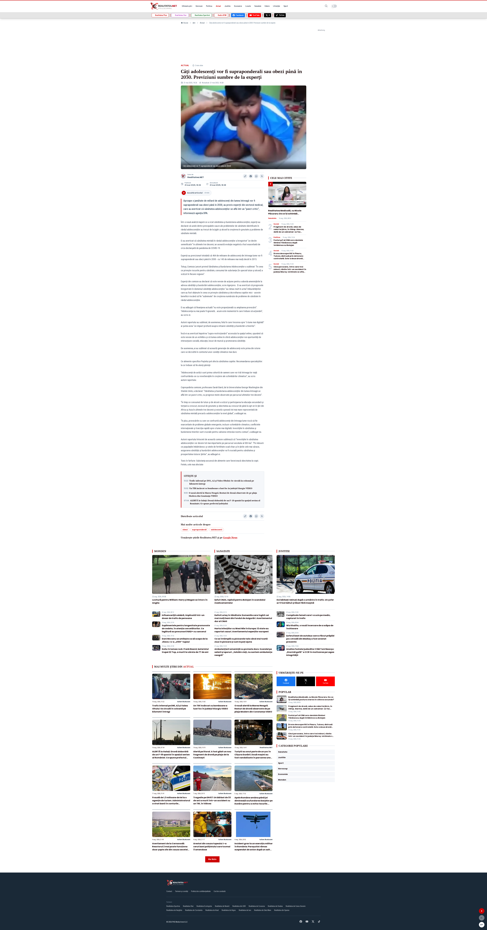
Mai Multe (212, 859)
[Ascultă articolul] (481, 911)
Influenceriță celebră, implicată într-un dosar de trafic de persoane (183, 617)
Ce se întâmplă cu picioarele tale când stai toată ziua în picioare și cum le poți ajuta (241, 640)
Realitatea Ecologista (204, 906)
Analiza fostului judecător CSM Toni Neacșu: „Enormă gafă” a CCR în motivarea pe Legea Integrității (310, 652)
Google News (230, 537)
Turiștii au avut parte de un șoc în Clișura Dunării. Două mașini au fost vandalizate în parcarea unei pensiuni (252, 756)
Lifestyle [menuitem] (276, 6)
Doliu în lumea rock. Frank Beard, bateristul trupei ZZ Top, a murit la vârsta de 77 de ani (185, 651)
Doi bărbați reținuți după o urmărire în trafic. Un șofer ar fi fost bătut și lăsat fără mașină (305, 601)
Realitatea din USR (239, 906)
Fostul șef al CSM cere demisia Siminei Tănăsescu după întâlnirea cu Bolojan (288, 242)
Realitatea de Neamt (222, 906)
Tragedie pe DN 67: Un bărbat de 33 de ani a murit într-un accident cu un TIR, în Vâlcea (212, 800)
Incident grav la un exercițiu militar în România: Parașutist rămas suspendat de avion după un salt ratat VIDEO (253, 848)
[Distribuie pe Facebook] (250, 176)
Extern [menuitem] (267, 6)
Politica (277, 237)
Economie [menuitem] (238, 6)
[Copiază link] (245, 176)
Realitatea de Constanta (193, 910)
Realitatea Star (188, 906)
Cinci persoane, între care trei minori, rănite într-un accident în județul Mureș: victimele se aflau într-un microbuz (290, 271)
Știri (194, 23)
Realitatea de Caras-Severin (296, 906)
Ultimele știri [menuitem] (187, 6)
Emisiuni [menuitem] (199, 6)
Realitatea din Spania (281, 910)
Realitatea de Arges (229, 910)
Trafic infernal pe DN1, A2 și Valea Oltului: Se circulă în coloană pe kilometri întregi (221, 482)
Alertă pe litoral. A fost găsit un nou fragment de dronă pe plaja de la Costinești (212, 754)
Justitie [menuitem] (227, 6)
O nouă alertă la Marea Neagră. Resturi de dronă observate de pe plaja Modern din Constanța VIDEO (223, 494)
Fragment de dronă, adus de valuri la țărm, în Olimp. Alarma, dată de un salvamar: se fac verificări (289, 231)
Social (276, 224)
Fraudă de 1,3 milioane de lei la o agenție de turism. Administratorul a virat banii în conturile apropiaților (171, 802)
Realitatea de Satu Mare (262, 910)
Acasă (185, 23)
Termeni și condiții (181, 891)
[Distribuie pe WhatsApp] (256, 176)
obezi (185, 529)
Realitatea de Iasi (245, 910)
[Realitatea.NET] (164, 6)
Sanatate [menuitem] (257, 6)
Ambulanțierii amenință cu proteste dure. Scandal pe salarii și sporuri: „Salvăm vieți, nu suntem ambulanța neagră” (243, 652)
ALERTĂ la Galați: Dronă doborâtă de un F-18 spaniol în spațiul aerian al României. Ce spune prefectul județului (225, 502)
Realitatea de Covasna (257, 906)
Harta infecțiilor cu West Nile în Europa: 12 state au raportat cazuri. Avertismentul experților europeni (241, 630)
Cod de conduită (219, 891)
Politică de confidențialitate (201, 891)
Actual (202, 23)
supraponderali (199, 529)
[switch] (334, 6)
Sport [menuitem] (286, 6)
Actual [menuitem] (218, 6)
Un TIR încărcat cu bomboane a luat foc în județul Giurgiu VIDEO (220, 488)
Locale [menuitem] (248, 6)
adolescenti (216, 529)
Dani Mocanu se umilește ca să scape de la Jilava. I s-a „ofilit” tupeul (185, 640)
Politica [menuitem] (209, 6)
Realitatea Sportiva (173, 906)
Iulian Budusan (183, 702)
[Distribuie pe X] (262, 176)
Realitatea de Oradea (275, 906)
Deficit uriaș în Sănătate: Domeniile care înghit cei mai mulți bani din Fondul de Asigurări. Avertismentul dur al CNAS (243, 618)
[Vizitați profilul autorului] (183, 176)
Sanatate (272, 218)
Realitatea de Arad (212, 910)
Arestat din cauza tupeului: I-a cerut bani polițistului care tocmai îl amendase (211, 846)
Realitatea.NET (195, 177)
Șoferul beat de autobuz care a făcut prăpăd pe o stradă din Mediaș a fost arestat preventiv (310, 638)
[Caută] (326, 6)
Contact (169, 891)
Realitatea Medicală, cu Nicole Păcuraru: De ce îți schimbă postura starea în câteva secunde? (284, 215)
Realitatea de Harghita (174, 910)
